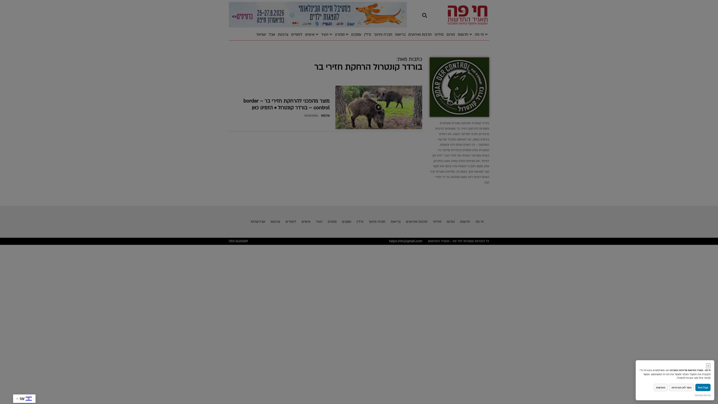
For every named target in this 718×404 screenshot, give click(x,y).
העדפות (660, 387)
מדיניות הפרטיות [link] (703, 395)
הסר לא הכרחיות (681, 387)
